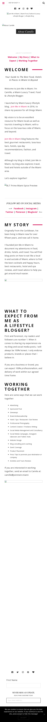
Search (43, 3)
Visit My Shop (13, 3)
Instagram (23, 9)
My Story (24, 57)
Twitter (19, 9)
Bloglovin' (32, 9)
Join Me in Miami (19, 106)
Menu (3, 3)
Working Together (28, 60)
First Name (11, 680)
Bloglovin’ (33, 212)
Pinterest (27, 9)
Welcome (12, 57)
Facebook (15, 9)
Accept (23, 718)
